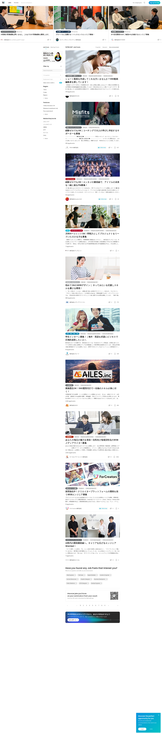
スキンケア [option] (46, 121)
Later (151, 729)
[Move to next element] (158, 24)
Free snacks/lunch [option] (48, 111)
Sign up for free (154, 3)
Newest (105, 47)
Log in (142, 729)
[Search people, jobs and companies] (144, 2)
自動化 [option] (45, 127)
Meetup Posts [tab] (55, 47)
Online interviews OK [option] (49, 105)
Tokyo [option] (45, 89)
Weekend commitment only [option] (50, 108)
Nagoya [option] (45, 95)
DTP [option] (44, 130)
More (46, 98)
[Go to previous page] (76, 605)
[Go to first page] (67, 605)
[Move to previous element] (3, 24)
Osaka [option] (45, 92)
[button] (52, 75)
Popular (98, 47)
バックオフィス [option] (47, 124)
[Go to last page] (117, 605)
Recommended (114, 47)
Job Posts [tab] (46, 47)
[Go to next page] (108, 605)
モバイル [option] (45, 132)
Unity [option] (44, 135)
